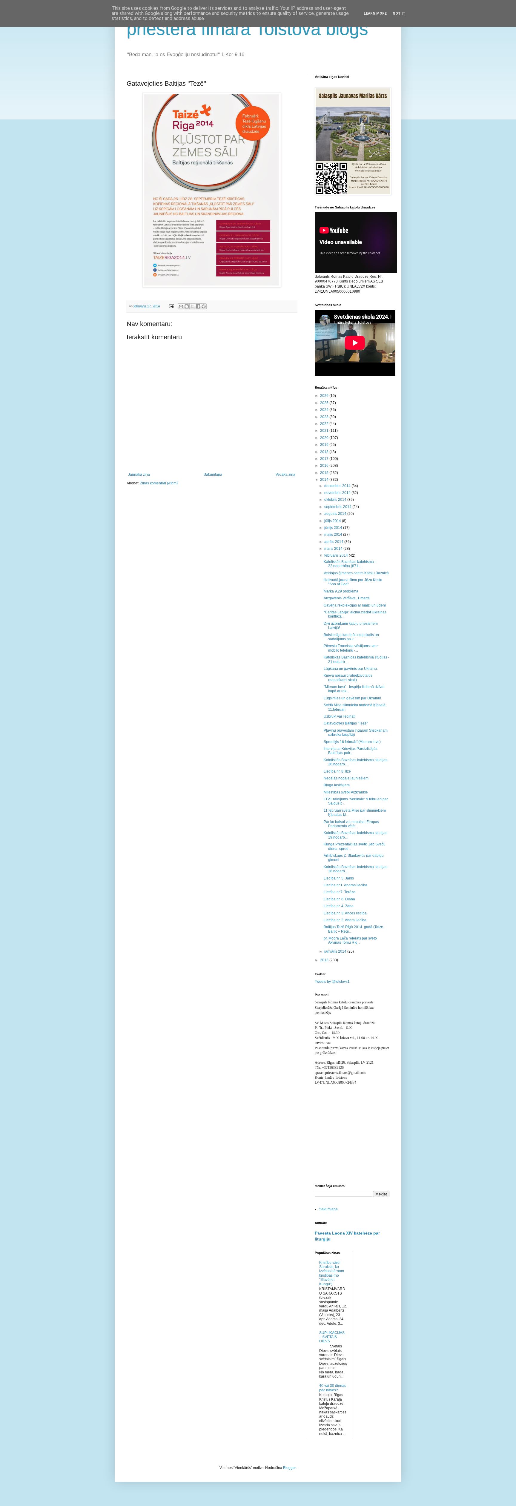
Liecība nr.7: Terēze (339, 892)
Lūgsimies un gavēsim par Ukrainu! (352, 698)
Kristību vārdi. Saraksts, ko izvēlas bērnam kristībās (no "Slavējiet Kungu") (331, 1273)
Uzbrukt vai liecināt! (339, 716)
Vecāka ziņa (285, 474)
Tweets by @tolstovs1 (332, 982)
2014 (324, 480)
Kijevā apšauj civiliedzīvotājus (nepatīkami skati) (348, 677)
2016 (324, 465)
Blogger (289, 1468)
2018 (324, 452)
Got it (399, 13)
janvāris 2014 (335, 951)
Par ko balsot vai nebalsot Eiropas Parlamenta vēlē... (351, 824)
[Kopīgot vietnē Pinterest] (204, 306)
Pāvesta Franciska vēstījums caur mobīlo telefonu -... (351, 648)
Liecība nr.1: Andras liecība (345, 885)
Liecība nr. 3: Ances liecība (345, 913)
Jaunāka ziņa (139, 474)
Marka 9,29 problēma (341, 591)
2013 (324, 960)
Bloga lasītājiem (337, 785)
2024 (324, 410)
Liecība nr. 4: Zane (339, 906)
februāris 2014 (336, 555)
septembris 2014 (338, 507)
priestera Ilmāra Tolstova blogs (247, 29)
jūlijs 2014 (333, 521)
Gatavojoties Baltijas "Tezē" (346, 723)
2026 (324, 396)
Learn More (375, 13)
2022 (324, 424)
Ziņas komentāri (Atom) (159, 483)
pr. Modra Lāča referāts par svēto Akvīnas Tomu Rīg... (350, 940)
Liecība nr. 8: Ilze (337, 771)
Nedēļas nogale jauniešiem (346, 778)
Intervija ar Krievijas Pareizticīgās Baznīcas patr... (350, 751)
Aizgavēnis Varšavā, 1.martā (347, 598)
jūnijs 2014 (333, 528)
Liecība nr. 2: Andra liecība (345, 920)
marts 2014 (333, 548)
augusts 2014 (335, 514)
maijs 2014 (333, 534)
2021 (324, 431)
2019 (324, 445)
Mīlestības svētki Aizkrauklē (346, 792)
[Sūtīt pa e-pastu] (181, 306)
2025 (324, 403)
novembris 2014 (337, 493)
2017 (324, 459)
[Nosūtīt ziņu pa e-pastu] (171, 306)
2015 (324, 473)
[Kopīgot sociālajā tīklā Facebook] (198, 306)
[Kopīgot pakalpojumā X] (192, 306)
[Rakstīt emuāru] (187, 306)
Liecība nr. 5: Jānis (339, 878)
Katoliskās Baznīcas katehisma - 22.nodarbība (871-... (350, 564)
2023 (324, 417)
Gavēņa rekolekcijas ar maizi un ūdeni (355, 605)
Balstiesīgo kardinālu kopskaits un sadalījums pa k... (351, 637)
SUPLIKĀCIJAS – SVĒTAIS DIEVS (332, 1337)
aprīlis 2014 (334, 542)
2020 (324, 438)
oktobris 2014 (335, 500)
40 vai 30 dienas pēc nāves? (332, 1388)
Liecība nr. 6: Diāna (339, 899)
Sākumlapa (213, 474)
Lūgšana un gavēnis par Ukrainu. (351, 669)
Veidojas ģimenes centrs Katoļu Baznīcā (356, 573)
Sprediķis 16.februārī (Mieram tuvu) (352, 742)
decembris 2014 (337, 486)
